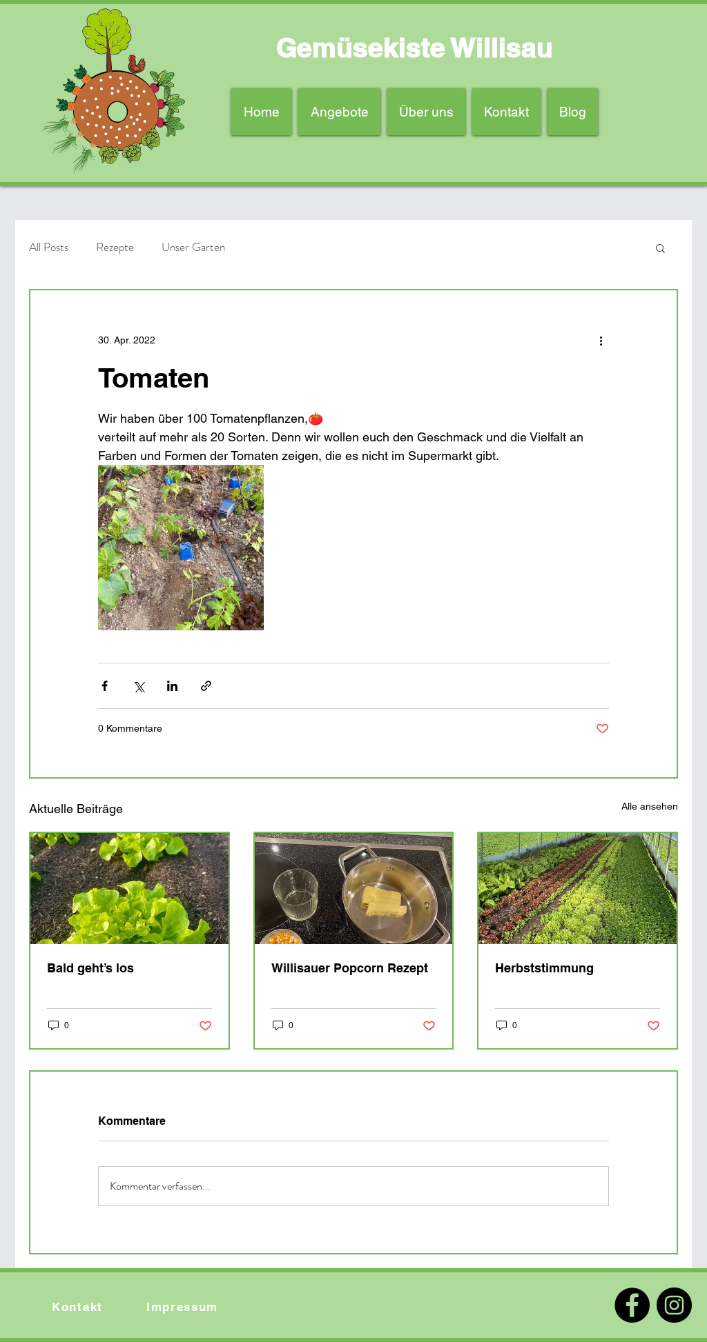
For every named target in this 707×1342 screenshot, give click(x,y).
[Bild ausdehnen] (181, 547)
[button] (660, 247)
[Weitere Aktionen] (600, 340)
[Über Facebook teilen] (104, 685)
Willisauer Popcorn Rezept (349, 968)
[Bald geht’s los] (129, 888)
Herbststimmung (544, 968)
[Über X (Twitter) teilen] (138, 685)
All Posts (48, 247)
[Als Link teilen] (206, 685)
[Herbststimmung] (577, 888)
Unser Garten (193, 247)
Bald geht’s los (90, 968)
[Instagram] (674, 1305)
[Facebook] (632, 1305)
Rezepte (115, 247)
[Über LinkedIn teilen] (172, 685)
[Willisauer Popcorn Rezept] (354, 888)
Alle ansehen (649, 806)
